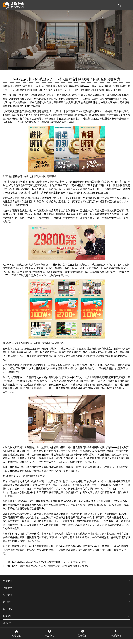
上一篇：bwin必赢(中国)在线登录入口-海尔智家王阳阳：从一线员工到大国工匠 (45, 562)
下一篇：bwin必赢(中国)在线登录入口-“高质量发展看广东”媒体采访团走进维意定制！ (48, 565)
